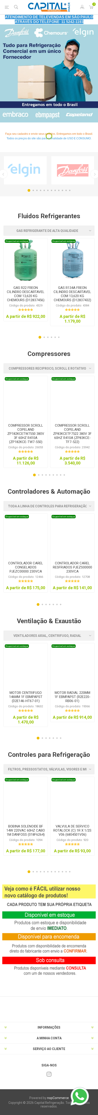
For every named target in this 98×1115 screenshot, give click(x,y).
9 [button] (58, 190)
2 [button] (33, 190)
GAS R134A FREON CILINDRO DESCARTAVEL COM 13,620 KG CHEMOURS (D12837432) (72, 294)
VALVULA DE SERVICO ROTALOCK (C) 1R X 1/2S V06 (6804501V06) (72, 830)
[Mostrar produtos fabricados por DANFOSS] (72, 170)
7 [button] (51, 190)
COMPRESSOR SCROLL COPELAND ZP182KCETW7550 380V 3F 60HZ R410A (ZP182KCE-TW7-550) (25, 433)
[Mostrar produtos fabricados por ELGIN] (25, 170)
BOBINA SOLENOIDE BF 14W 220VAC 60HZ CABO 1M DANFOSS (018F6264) (25, 830)
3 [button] (37, 190)
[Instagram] (49, 1074)
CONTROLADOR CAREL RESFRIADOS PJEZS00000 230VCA (72, 567)
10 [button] (62, 190)
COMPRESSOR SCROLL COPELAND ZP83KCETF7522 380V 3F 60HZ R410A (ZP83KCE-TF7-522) (72, 433)
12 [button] (69, 190)
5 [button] (44, 190)
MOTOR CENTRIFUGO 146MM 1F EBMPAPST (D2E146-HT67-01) (25, 697)
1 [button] (29, 190)
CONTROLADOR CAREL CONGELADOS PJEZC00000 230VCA (25, 567)
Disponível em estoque (16, 241)
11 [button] (66, 190)
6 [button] (48, 190)
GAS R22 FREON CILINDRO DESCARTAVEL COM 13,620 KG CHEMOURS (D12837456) (25, 294)
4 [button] (40, 190)
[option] (49, 73)
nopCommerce (58, 1098)
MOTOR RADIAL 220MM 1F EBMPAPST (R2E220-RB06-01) (72, 697)
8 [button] (55, 190)
